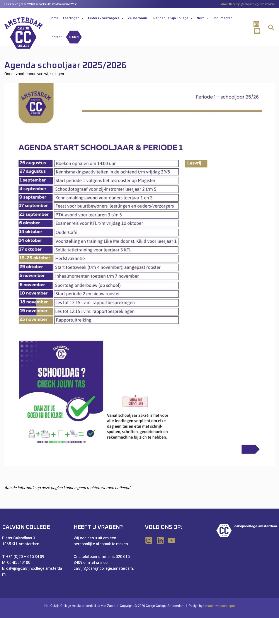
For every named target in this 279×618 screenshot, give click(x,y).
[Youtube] (257, 31)
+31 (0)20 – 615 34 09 (25, 556)
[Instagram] (256, 24)
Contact (55, 37)
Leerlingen (71, 18)
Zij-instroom (137, 18)
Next (200, 18)
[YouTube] (171, 540)
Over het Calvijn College (169, 18)
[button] (82, 18)
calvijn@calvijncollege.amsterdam (254, 4)
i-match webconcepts (219, 606)
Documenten (223, 18)
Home (54, 18)
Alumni (73, 37)
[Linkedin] (160, 540)
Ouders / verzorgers (103, 18)
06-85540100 (18, 562)
